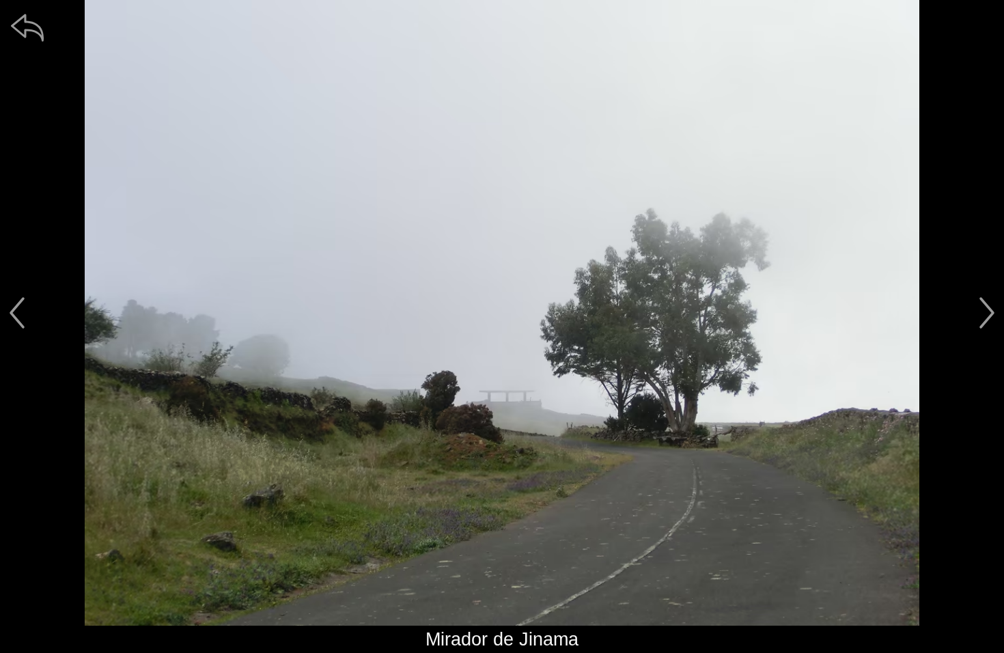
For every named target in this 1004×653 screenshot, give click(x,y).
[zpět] (27, 27)
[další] (987, 312)
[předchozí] (17, 312)
